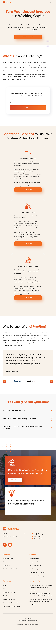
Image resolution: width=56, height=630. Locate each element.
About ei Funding (8, 558)
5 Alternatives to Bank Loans (11, 606)
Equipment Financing (35, 562)
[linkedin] (10, 545)
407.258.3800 (38, 538)
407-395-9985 (38, 536)
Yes (13, 99)
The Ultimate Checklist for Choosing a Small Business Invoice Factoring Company (40, 602)
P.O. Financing (33, 569)
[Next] (51, 381)
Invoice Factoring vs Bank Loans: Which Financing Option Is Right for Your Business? (41, 588)
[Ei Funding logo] (11, 527)
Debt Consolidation (35, 565)
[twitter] (5, 545)
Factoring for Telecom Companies (13, 603)
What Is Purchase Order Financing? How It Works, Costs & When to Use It (40, 595)
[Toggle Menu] (50, 2)
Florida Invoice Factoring (36, 572)
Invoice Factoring (34, 558)
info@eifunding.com (40, 534)
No (13, 102)
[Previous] (4, 381)
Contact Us (6, 565)
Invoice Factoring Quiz (9, 592)
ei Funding (22, 620)
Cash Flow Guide (8, 596)
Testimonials (7, 562)
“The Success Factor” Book (11, 569)
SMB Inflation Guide (9, 599)
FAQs (4, 589)
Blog (4, 585)
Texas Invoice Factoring (36, 576)
